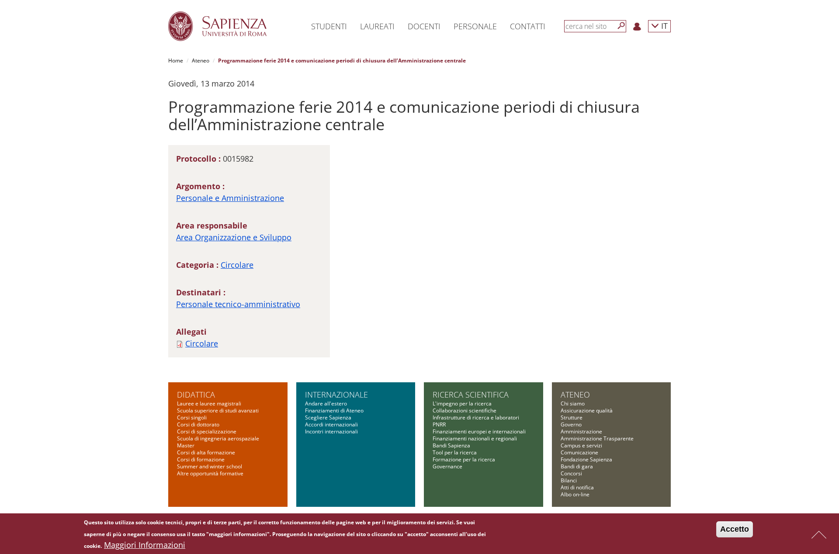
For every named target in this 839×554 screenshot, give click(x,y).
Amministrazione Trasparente (597, 438)
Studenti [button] (329, 26)
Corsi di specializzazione (206, 431)
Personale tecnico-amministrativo (238, 304)
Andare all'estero (326, 403)
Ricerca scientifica (471, 394)
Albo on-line (575, 494)
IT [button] (663, 26)
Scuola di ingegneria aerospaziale (218, 438)
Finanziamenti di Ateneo (334, 410)
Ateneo (200, 60)
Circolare (237, 265)
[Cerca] (621, 25)
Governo (571, 424)
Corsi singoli (192, 417)
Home (175, 60)
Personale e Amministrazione (230, 198)
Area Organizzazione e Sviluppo (233, 237)
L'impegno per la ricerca (462, 403)
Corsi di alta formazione (206, 452)
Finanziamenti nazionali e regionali (475, 438)
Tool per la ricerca (455, 452)
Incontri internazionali (331, 431)
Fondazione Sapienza (586, 459)
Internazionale (336, 394)
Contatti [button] (527, 26)
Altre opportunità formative (210, 473)
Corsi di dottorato (198, 424)
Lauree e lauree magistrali (209, 403)
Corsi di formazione (201, 459)
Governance (447, 466)
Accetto (734, 529)
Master (185, 445)
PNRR (439, 424)
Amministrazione (581, 431)
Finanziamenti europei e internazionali (479, 431)
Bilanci (569, 480)
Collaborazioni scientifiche (464, 410)
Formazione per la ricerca (464, 459)
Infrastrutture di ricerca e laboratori (476, 417)
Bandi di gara (577, 466)
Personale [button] (475, 26)
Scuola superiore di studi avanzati (218, 410)
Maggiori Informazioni (144, 545)
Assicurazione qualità (587, 410)
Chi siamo (573, 403)
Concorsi (571, 473)
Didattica (196, 394)
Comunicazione (579, 452)
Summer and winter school (209, 466)
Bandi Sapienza (451, 445)
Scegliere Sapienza (328, 417)
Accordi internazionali (331, 424)
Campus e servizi (581, 445)
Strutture (571, 417)
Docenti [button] (424, 26)
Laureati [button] (377, 26)
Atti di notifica (577, 487)
